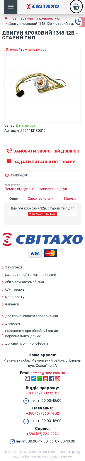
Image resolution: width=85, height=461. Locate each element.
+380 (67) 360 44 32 (42, 413)
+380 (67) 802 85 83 (42, 393)
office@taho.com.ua (48, 373)
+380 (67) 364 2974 (42, 434)
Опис (13, 198)
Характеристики (40, 198)
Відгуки (69, 198)
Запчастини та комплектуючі (37, 18)
